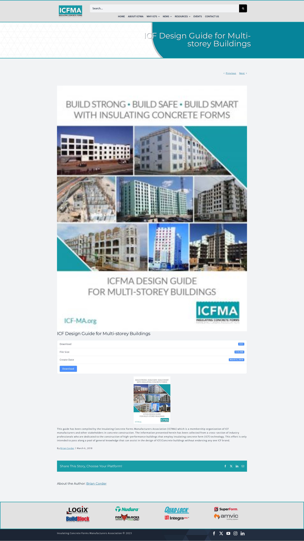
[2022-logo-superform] (226, 507)
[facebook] (214, 533)
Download (68, 368)
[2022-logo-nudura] (127, 507)
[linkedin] (243, 533)
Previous (231, 73)
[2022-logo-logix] (78, 506)
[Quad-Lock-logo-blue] (177, 507)
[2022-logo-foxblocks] (127, 514)
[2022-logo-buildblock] (78, 517)
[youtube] (228, 533)
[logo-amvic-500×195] (226, 513)
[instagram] (236, 533)
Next (242, 73)
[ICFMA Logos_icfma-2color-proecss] (70, 6)
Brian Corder (67, 448)
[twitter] (221, 533)
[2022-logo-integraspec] (177, 516)
